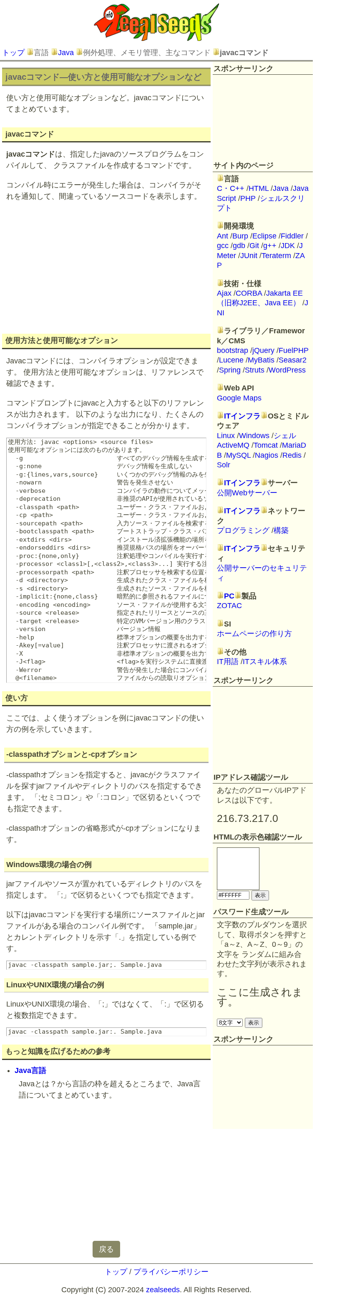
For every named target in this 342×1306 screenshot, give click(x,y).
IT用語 (228, 661)
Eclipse (264, 236)
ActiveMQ (233, 445)
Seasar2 (293, 360)
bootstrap (232, 350)
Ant (222, 236)
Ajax (224, 293)
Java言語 (30, 1070)
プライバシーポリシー (171, 1272)
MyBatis (261, 360)
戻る (106, 1249)
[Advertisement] (106, 266)
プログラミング (243, 530)
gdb (239, 245)
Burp (240, 236)
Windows (254, 435)
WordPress (287, 370)
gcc (223, 245)
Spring (230, 370)
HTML (259, 188)
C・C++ (230, 188)
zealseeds (163, 1290)
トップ (13, 52)
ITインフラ (242, 416)
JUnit (248, 255)
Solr (223, 465)
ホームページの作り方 (254, 633)
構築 (281, 530)
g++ (270, 245)
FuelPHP (294, 350)
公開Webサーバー (247, 493)
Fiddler (292, 236)
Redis (292, 455)
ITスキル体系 (265, 661)
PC (229, 596)
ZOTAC (229, 605)
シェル (285, 435)
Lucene (231, 360)
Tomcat (266, 445)
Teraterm (276, 255)
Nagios (266, 455)
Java (66, 52)
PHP (248, 198)
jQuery (263, 350)
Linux (226, 435)
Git (254, 245)
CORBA (249, 293)
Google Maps (239, 398)
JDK (288, 245)
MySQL (238, 455)
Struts (254, 370)
